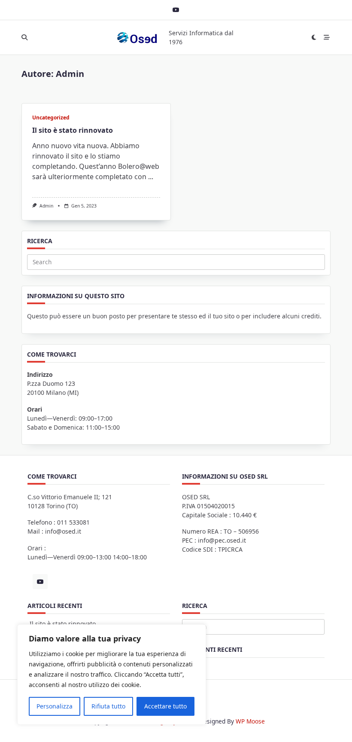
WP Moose (250, 721)
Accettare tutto (165, 706)
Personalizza (54, 706)
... (150, 176)
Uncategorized (51, 117)
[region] (111, 674)
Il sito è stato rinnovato (72, 130)
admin (46, 206)
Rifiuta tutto (108, 706)
